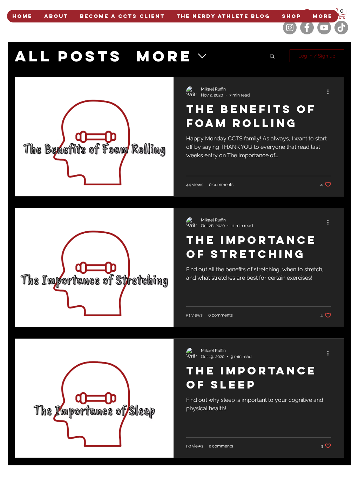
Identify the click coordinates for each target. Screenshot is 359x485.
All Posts (68, 56)
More (164, 56)
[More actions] (330, 91)
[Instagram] (290, 27)
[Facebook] (307, 27)
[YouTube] (324, 27)
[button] (342, 13)
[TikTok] (341, 27)
